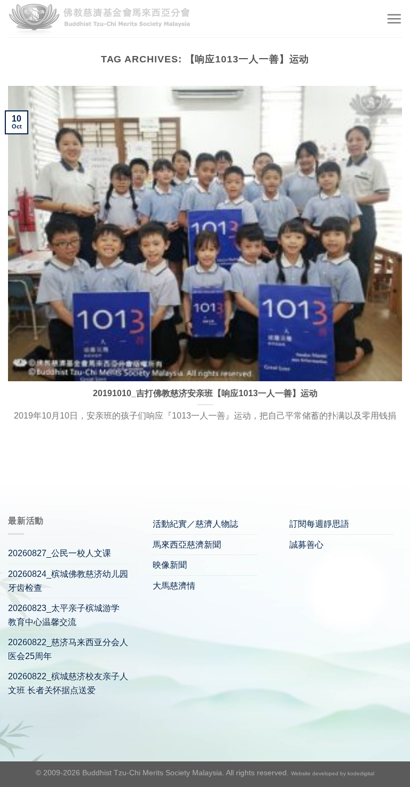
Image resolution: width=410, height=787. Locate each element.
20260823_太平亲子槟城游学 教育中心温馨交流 (64, 615)
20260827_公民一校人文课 (59, 553)
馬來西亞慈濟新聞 (187, 544)
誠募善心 (306, 544)
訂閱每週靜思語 (319, 523)
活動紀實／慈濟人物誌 (195, 523)
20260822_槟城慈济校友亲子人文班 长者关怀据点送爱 (68, 683)
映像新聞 (170, 564)
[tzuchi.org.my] (104, 19)
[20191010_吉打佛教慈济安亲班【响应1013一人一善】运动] (205, 233)
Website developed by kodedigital (332, 773)
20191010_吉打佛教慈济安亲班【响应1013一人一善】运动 (205, 393)
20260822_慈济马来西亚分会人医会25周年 (68, 649)
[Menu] (394, 19)
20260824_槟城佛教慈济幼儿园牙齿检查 (68, 580)
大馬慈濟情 (174, 585)
